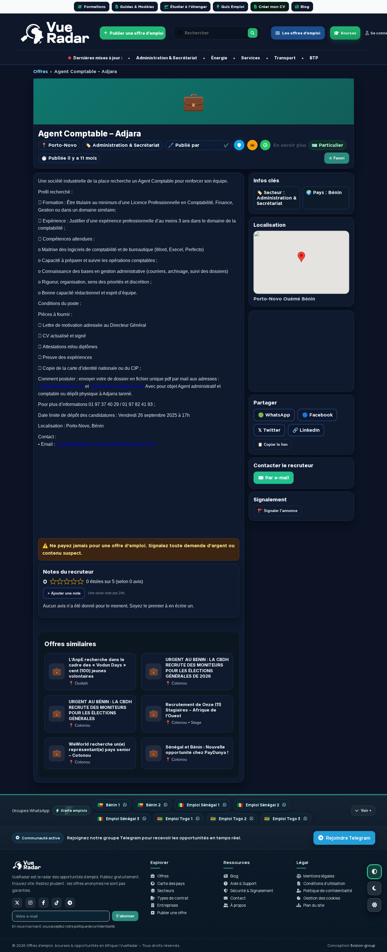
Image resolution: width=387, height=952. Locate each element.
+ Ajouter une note (64, 593)
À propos (238, 905)
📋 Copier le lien (273, 444)
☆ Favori (337, 158)
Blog (234, 876)
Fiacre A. (215, 145)
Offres (40, 71)
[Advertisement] (138, 493)
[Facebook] (43, 903)
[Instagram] (30, 903)
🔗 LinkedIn (306, 430)
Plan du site (313, 905)
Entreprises (167, 905)
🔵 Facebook (317, 414)
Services (250, 57)
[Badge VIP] (252, 145)
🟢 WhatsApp (274, 414)
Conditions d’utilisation (324, 883)
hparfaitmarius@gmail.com (117, 386)
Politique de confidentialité (327, 890)
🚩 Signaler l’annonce (277, 511)
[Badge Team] (239, 145)
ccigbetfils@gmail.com (61, 386)
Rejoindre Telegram (348, 838)
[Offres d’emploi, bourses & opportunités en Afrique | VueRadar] (55, 33)
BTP (314, 57)
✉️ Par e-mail (273, 477)
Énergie (219, 57)
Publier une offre (171, 912)
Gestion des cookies (321, 898)
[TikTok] (57, 903)
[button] (265, 145)
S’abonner (125, 916)
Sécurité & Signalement (251, 890)
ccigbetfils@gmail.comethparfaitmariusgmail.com (106, 444)
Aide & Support (243, 883)
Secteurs (165, 890)
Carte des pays (170, 883)
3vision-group (362, 945)
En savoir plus (289, 145)
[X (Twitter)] (17, 903)
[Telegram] (70, 903)
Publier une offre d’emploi (136, 33)
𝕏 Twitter (269, 430)
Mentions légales (318, 876)
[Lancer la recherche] (253, 33)
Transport (285, 57)
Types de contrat (172, 898)
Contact (238, 898)
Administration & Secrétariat (166, 57)
